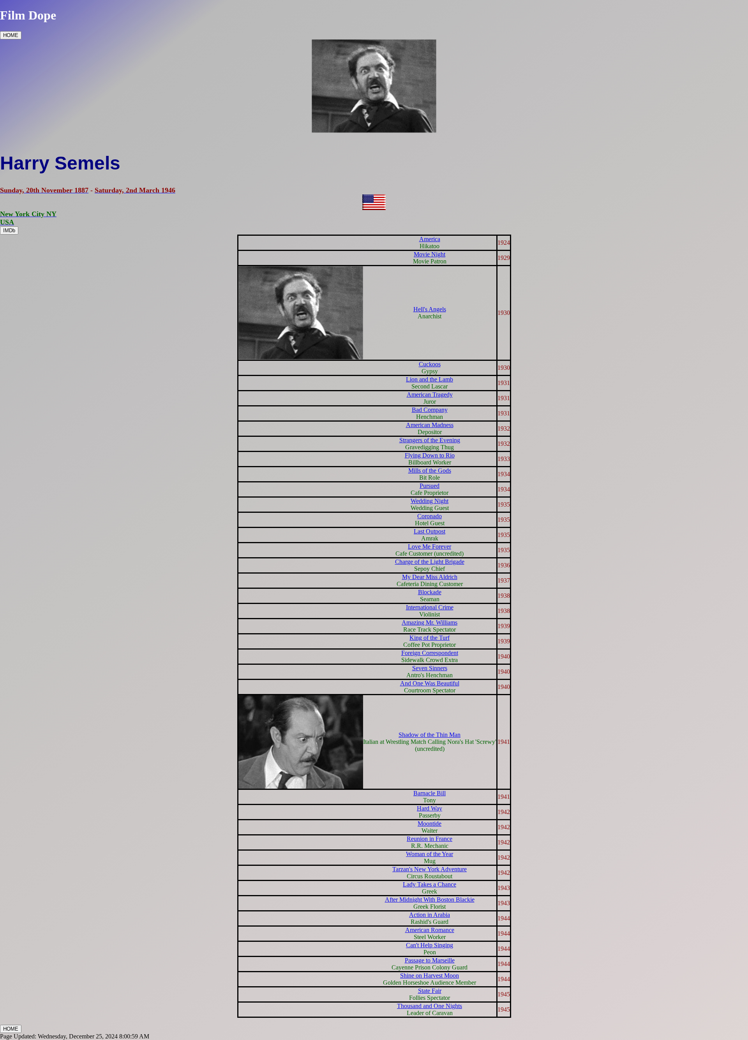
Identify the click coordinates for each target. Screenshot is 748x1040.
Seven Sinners (429, 668)
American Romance (429, 930)
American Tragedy (430, 394)
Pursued (429, 485)
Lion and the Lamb (429, 379)
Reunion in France (429, 838)
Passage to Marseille (430, 960)
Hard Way (429, 808)
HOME (10, 35)
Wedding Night (429, 501)
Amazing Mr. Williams (429, 622)
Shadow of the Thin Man (429, 734)
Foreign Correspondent (429, 653)
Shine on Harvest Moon (429, 975)
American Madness (429, 425)
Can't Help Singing (429, 945)
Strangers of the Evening (429, 440)
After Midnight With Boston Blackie (430, 899)
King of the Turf (429, 637)
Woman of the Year (429, 854)
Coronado (429, 516)
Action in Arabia (429, 914)
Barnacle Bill (429, 793)
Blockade (429, 592)
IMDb (9, 230)
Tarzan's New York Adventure (429, 869)
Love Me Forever (429, 546)
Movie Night (429, 254)
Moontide (429, 823)
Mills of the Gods (429, 470)
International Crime (429, 607)
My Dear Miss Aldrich (429, 577)
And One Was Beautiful (429, 683)
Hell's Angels (429, 309)
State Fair (429, 990)
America (429, 239)
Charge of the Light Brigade (429, 561)
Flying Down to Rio (430, 455)
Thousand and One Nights (429, 1006)
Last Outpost (429, 531)
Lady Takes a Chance (429, 884)
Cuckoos (430, 364)
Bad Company (430, 409)
